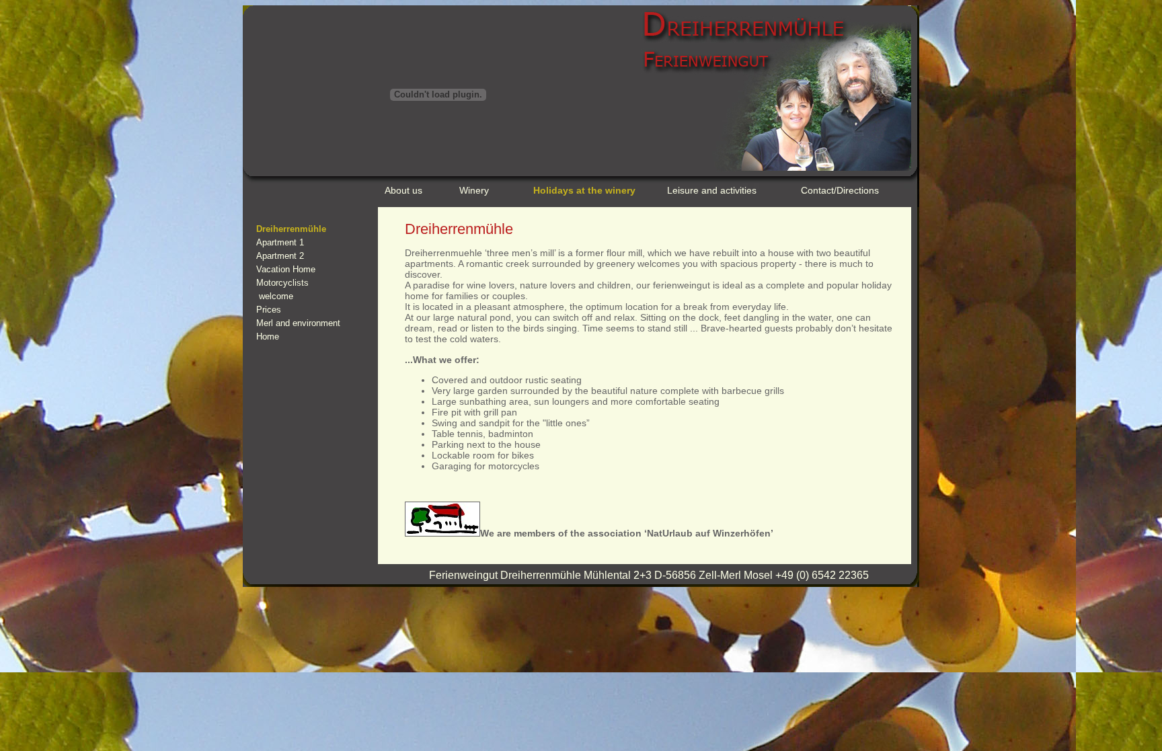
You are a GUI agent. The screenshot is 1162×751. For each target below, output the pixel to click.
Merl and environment (298, 323)
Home (267, 336)
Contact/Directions (840, 190)
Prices (268, 310)
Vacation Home (285, 269)
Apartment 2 (280, 256)
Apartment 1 (280, 242)
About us (403, 190)
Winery (474, 190)
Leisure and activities (712, 190)
